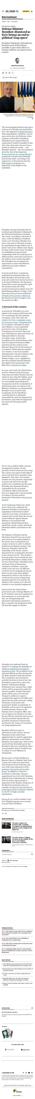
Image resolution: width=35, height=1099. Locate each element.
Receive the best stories (9, 1012)
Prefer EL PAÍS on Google (11, 77)
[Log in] (31, 11)
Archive (4, 1026)
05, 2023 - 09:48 (19, 68)
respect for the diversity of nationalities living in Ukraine (17, 788)
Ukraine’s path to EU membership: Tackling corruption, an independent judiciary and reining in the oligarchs (22, 826)
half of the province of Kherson (17, 296)
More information (6, 862)
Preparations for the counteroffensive (17, 154)
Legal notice (7, 1085)
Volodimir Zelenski (7, 854)
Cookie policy (28, 1085)
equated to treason (19, 365)
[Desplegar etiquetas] (32, 854)
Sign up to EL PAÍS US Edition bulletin (14, 810)
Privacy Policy (13, 1085)
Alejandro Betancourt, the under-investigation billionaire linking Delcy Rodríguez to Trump (16, 979)
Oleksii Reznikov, (26, 132)
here (26, 866)
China (8, 21)
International (9, 17)
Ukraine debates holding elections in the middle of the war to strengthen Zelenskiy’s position (22, 840)
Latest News (14, 21)
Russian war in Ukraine (8, 26)
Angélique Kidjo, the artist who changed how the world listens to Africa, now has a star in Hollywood (17, 950)
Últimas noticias (7, 928)
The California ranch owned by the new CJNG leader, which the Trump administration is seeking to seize (17, 964)
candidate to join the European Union (16, 321)
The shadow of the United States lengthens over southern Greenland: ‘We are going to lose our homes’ (17, 932)
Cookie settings (20, 1085)
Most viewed (6, 960)
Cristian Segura (17, 65)
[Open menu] (3, 11)
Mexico (4, 21)
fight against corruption (11, 163)
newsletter (6, 1008)
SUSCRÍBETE (26, 11)
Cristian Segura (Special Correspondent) (22, 844)
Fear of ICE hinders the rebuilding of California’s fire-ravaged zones (15, 939)
